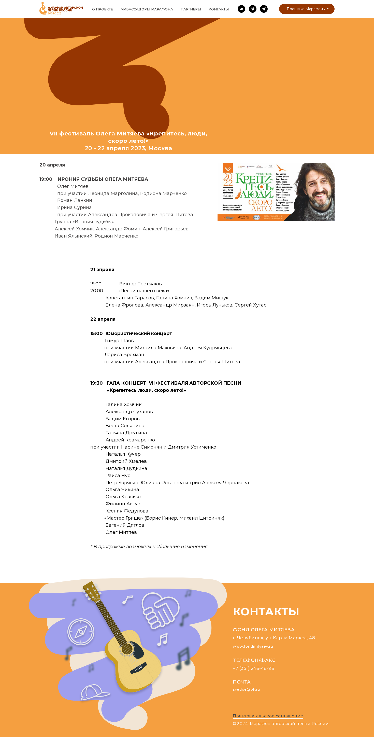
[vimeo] (252, 9)
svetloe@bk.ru (246, 689)
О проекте (102, 9)
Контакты (219, 9)
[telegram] (264, 9)
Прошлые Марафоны (306, 9)
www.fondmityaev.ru (253, 646)
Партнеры (191, 9)
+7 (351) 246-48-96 (253, 668)
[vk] (241, 9)
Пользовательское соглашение (268, 716)
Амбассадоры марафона (147, 9)
